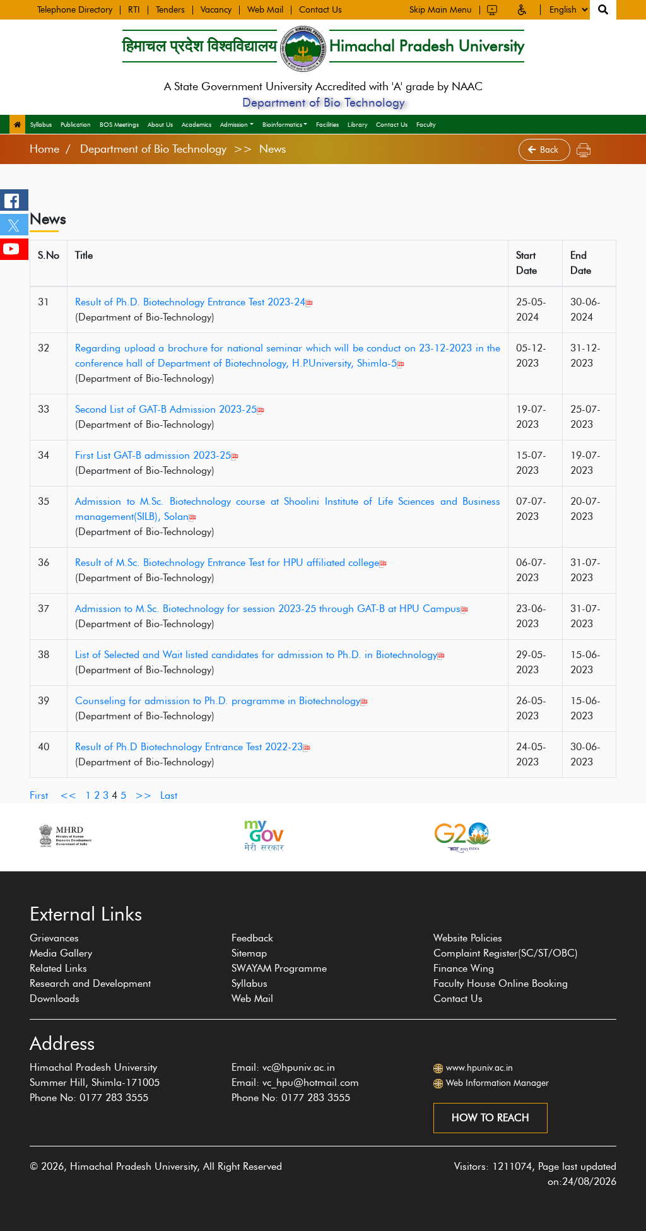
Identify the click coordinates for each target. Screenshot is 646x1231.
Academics (196, 125)
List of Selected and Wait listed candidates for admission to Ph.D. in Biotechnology (256, 655)
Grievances (54, 938)
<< (68, 795)
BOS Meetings (119, 125)
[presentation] (22, 877)
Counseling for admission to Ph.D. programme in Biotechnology (217, 701)
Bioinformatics (282, 125)
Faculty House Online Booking (500, 983)
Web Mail (265, 10)
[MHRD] (64, 835)
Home (44, 149)
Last (168, 795)
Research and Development (90, 983)
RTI (134, 10)
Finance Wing (463, 968)
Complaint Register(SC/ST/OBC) (505, 953)
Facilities (327, 125)
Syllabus (41, 125)
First (39, 795)
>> (143, 795)
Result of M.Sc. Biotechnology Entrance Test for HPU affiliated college (227, 562)
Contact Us (320, 10)
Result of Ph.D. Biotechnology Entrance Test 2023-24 (190, 302)
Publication (76, 125)
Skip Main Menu (440, 10)
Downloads (54, 998)
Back (550, 149)
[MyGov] (263, 835)
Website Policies (467, 938)
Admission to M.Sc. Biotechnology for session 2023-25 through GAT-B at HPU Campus (268, 609)
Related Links (58, 968)
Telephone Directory (74, 10)
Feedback (252, 938)
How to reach (490, 1118)
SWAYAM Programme (279, 968)
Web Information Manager (497, 1083)
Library (357, 125)
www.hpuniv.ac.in (479, 1068)
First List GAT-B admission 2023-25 (153, 455)
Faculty (425, 125)
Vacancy (216, 10)
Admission (234, 125)
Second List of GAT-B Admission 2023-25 (166, 409)
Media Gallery (61, 953)
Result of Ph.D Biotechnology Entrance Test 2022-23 (189, 747)
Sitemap (249, 953)
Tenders (170, 10)
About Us (160, 125)
